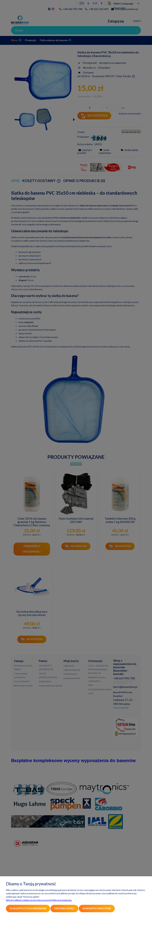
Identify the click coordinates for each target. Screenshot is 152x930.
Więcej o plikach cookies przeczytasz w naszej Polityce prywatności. (39, 900)
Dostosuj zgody (64, 908)
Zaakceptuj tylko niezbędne (28, 908)
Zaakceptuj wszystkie (96, 908)
